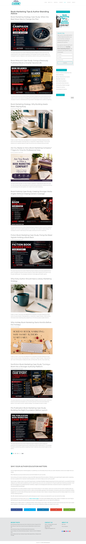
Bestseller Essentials (60, 78)
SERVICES (55, 2)
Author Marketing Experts (45, 542)
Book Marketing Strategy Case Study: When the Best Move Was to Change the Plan (26, 524)
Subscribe (65, 62)
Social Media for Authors (61, 89)
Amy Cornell (14, 108)
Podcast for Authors (60, 87)
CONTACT (73, 2)
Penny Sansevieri (15, 21)
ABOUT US (50, 2)
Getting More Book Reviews (62, 83)
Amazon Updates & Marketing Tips (63, 72)
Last (22, 453)
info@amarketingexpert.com (50, 528)
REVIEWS (61, 2)
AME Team (64, 524)
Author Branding (60, 74)
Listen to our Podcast (63, 11)
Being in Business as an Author (63, 76)
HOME (45, 2)
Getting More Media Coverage (62, 85)
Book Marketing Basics (61, 81)
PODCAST (69, 2)
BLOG (65, 2)
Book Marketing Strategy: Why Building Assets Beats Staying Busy (22, 529)
